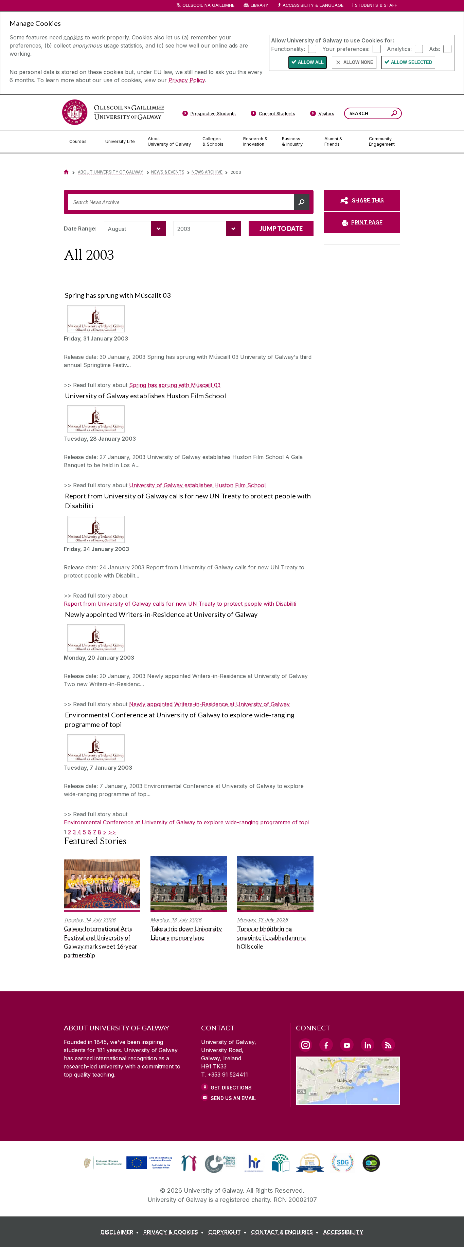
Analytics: (399, 48)
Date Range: (80, 228)
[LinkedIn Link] (367, 1044)
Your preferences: (346, 48)
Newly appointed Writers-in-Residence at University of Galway (209, 704)
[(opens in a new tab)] (128, 1168)
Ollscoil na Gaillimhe (208, 5)
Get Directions (231, 1087)
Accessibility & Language (313, 5)
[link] (127, 1163)
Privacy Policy (186, 80)
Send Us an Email (233, 1098)
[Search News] (301, 202)
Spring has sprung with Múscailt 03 (174, 385)
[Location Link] (348, 1100)
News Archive (207, 172)
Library (259, 5)
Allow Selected (411, 62)
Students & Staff (376, 5)
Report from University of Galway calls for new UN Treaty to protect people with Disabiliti (180, 603)
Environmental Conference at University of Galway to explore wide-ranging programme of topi (186, 822)
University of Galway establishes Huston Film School (197, 485)
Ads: (434, 48)
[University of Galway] (113, 112)
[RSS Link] (388, 1044)
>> (112, 832)
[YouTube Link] (347, 1044)
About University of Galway (111, 172)
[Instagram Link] (305, 1045)
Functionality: (288, 48)
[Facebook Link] (326, 1044)
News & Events (167, 172)
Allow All (311, 62)
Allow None (358, 62)
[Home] (66, 172)
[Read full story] (94, 318)
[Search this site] (394, 114)
